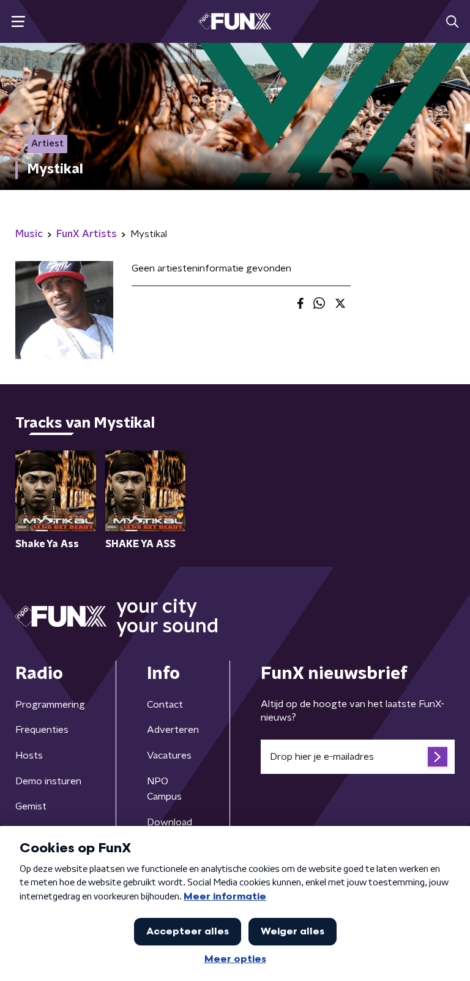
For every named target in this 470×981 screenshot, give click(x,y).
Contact (165, 705)
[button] (18, 21)
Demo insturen (48, 781)
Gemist (31, 806)
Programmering (50, 705)
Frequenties (42, 730)
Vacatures (169, 755)
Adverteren (173, 730)
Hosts (29, 755)
